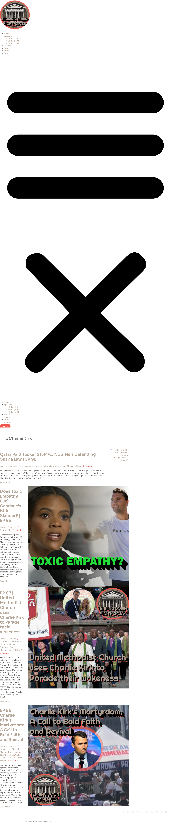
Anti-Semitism (26, 466)
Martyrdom (15, 752)
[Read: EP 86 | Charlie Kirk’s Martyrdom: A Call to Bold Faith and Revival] (78, 805)
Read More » (6, 482)
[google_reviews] (128, 812)
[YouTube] (138, 812)
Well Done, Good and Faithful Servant (11, 758)
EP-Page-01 (13, 38)
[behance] (123, 812)
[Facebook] (142, 812)
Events (7, 48)
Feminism (4, 647)
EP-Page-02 (13, 41)
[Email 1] (147, 812)
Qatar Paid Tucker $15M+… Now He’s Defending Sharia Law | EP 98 (48, 457)
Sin (9, 530)
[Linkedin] (166, 812)
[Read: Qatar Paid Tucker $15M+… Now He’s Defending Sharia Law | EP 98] (119, 460)
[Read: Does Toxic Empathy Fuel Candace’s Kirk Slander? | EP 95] (78, 586)
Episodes (8, 36)
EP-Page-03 (13, 43)
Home (7, 33)
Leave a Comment (8, 466)
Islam (51, 466)
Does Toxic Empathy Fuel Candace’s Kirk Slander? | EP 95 (11, 506)
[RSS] (161, 812)
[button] (85, 227)
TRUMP (3, 755)
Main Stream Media (64, 466)
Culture (3, 530)
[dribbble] (133, 812)
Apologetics (5, 749)
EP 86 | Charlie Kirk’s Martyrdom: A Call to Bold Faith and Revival (12, 725)
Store (6, 50)
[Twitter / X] (152, 812)
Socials (7, 45)
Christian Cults (41, 466)
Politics (77, 466)
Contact (7, 53)
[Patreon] (157, 812)
